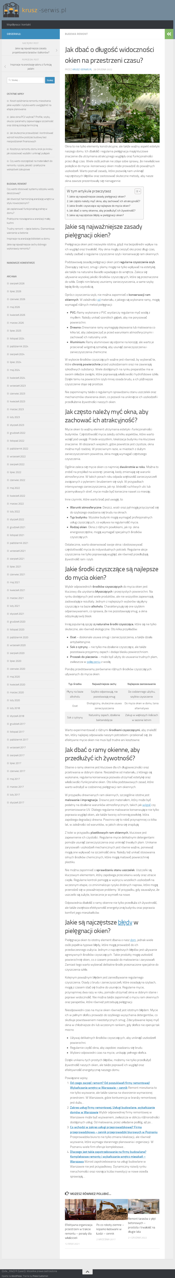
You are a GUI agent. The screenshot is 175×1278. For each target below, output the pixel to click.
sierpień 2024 (17, 354)
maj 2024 (15, 370)
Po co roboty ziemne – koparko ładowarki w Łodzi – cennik (110, 1229)
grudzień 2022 (17, 432)
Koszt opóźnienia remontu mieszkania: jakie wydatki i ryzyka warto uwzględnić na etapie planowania (29, 105)
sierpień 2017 (17, 755)
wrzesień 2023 (18, 385)
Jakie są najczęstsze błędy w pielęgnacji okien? (96, 215)
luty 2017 (15, 794)
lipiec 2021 (15, 566)
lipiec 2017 (15, 763)
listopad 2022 (17, 440)
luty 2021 (15, 605)
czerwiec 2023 (17, 393)
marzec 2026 (17, 322)
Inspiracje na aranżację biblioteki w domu (28, 238)
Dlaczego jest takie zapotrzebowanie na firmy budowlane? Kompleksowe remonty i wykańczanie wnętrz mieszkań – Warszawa (108, 1157)
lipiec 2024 (15, 362)
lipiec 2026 (15, 291)
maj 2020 (15, 676)
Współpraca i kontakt (19, 24)
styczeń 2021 (17, 613)
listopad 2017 (17, 731)
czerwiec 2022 (17, 480)
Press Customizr (40, 1276)
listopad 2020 (17, 629)
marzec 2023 (17, 409)
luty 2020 (15, 700)
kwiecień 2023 (17, 401)
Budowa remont (76, 34)
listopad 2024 (17, 338)
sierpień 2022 (17, 464)
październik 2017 (19, 739)
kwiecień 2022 (17, 495)
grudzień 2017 (17, 723)
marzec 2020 (17, 692)
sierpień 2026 (17, 283)
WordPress (16, 1276)
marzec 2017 (17, 786)
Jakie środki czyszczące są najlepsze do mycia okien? (99, 205)
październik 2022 (19, 448)
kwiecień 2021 (17, 590)
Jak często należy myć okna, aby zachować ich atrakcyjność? (104, 201)
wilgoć (146, 805)
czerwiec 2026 (17, 299)
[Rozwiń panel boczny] (169, 34)
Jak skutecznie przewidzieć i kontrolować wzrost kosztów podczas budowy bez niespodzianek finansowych (30, 137)
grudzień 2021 (17, 527)
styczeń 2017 (17, 802)
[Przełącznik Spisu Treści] (136, 191)
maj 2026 (15, 307)
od (98, 300)
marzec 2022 (17, 503)
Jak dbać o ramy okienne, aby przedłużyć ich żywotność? (102, 210)
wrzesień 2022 (18, 456)
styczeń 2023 (17, 425)
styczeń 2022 (17, 519)
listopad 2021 (17, 535)
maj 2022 (15, 487)
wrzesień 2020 (18, 645)
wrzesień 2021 (18, 550)
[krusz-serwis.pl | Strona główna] (34, 10)
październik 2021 (19, 543)
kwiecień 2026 (17, 314)
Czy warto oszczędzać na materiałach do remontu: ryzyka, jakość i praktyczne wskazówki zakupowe (29, 165)
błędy (125, 922)
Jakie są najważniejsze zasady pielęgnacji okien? (97, 196)
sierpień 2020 (17, 653)
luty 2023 (15, 417)
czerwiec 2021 (17, 574)
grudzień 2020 (17, 621)
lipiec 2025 (15, 330)
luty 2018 (15, 708)
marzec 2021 (17, 598)
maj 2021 (15, 582)
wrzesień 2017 (18, 747)
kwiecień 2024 (17, 377)
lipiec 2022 (15, 472)
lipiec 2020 (15, 661)
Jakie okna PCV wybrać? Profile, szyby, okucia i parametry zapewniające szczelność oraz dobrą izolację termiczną (30, 121)
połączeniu (93, 662)
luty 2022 (15, 511)
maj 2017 (15, 778)
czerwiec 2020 (17, 668)
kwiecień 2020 (17, 684)
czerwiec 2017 (17, 771)
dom (133, 940)
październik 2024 (19, 346)
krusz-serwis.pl (82, 69)
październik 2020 (19, 637)
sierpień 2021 (17, 558)
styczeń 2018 (17, 716)
